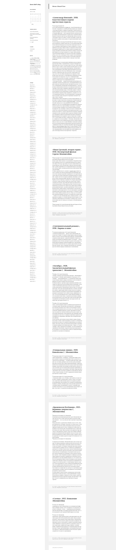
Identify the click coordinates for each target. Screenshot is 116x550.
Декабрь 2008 (32, 255)
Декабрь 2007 (32, 264)
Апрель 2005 (32, 281)
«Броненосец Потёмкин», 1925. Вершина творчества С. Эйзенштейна (66, 409)
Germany (39, 65)
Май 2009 (31, 250)
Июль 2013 (32, 183)
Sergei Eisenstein (32, 72)
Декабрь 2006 (32, 275)
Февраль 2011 (32, 223)
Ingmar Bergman (32, 67)
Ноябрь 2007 (32, 266)
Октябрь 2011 (32, 210)
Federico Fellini (38, 63)
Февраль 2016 (32, 150)
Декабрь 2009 (32, 244)
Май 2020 (31, 115)
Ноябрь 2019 (32, 126)
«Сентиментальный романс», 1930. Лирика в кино (66, 227)
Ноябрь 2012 (32, 190)
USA (36, 74)
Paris (37, 71)
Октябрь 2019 (32, 128)
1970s (36, 59)
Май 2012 (31, 197)
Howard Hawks (32, 66)
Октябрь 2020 (32, 112)
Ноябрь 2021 (32, 101)
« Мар (32, 24)
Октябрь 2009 (32, 246)
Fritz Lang (36, 65)
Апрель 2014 (32, 170)
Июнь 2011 (32, 215)
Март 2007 (32, 274)
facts (35, 63)
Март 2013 (32, 186)
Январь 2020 (32, 123)
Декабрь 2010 (32, 226)
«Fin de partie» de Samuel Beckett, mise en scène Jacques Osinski (35, 34)
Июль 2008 (32, 259)
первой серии (73, 171)
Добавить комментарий (60, 138)
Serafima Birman (60, 213)
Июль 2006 (32, 279)
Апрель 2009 (32, 252)
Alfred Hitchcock (37, 60)
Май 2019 (31, 135)
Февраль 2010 (32, 241)
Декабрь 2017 (32, 143)
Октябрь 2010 (32, 230)
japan (31, 68)
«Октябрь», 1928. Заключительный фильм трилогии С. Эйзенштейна (64, 268)
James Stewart (39, 67)
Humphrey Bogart (38, 66)
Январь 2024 (32, 86)
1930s (35, 58)
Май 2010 (31, 235)
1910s (30, 58)
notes (31, 71)
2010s (39, 59)
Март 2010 (32, 239)
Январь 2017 (32, 146)
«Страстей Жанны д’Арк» (61, 126)
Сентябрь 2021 (32, 104)
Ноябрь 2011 (32, 208)
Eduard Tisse (65, 137)
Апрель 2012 (32, 199)
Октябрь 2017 (32, 144)
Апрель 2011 (32, 219)
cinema (32, 63)
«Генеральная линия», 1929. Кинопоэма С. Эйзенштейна (65, 351)
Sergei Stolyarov (72, 213)
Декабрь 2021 (32, 99)
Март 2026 (32, 84)
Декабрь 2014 (32, 163)
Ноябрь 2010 (32, 228)
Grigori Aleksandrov (71, 253)
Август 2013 (32, 181)
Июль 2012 (32, 195)
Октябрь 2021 (32, 103)
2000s (37, 59)
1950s (31, 59)
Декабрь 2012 (32, 188)
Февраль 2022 (32, 95)
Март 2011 (32, 221)
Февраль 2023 (32, 92)
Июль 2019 (32, 132)
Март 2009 (32, 254)
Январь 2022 (32, 97)
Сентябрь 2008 (32, 257)
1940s (38, 58)
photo (39, 71)
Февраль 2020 (32, 121)
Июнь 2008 (32, 261)
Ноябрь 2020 (32, 110)
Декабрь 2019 (32, 124)
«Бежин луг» (67, 27)
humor (35, 66)
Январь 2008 (32, 263)
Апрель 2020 (32, 117)
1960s (34, 59)
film (30, 65)
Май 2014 (31, 168)
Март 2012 (32, 201)
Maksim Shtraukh (78, 537)
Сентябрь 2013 (32, 179)
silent (35, 72)
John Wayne (36, 68)
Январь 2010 (32, 243)
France (32, 65)
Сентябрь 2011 (32, 212)
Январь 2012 (32, 204)
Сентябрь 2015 (32, 155)
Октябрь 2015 (32, 154)
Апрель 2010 (32, 237)
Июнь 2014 (32, 166)
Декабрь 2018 (32, 137)
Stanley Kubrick (38, 72)
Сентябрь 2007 (32, 268)
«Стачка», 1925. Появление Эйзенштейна (64, 499)
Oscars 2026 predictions (34, 31)
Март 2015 (32, 159)
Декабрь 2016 (32, 148)
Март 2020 (32, 119)
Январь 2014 (32, 174)
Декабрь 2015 (32, 152)
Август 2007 (32, 270)
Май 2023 (31, 88)
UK (34, 74)
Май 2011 (31, 217)
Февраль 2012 (32, 203)
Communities (32, 49)
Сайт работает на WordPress (57, 547)
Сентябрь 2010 (32, 232)
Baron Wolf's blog (35, 4)
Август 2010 (32, 234)
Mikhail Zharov (70, 212)
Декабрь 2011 (32, 206)
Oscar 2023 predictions (34, 40)
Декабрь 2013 (32, 175)
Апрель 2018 (32, 139)
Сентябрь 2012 (32, 194)
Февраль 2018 (32, 141)
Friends (31, 50)
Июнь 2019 (32, 134)
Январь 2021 (32, 108)
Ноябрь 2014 (32, 164)
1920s (32, 58)
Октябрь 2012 (32, 192)
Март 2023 (32, 90)
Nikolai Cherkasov (71, 137)
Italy (35, 67)
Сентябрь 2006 (32, 277)
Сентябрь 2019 (32, 130)
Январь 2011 (32, 224)
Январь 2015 (32, 161)
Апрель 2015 (32, 157)
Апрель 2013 (32, 184)
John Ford (33, 68)
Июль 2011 (32, 214)
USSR (39, 74)
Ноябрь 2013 (32, 177)
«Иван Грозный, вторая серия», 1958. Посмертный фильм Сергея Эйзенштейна (66, 151)
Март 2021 (32, 106)
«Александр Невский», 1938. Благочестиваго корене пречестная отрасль (65, 19)
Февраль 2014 (32, 172)
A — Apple (32, 42)
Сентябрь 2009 (32, 248)
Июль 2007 (32, 272)
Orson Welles (34, 71)
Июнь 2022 (32, 94)
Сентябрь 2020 (32, 114)
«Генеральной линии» (70, 101)
